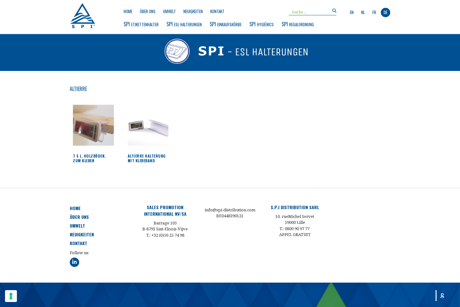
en (352, 12)
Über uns (148, 11)
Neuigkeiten (193, 11)
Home (128, 11)
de (385, 12)
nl (363, 12)
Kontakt (217, 11)
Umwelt (169, 11)
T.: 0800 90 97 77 (294, 228)
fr (374, 12)
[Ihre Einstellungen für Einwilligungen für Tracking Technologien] (11, 296)
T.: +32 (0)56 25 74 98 (165, 235)
